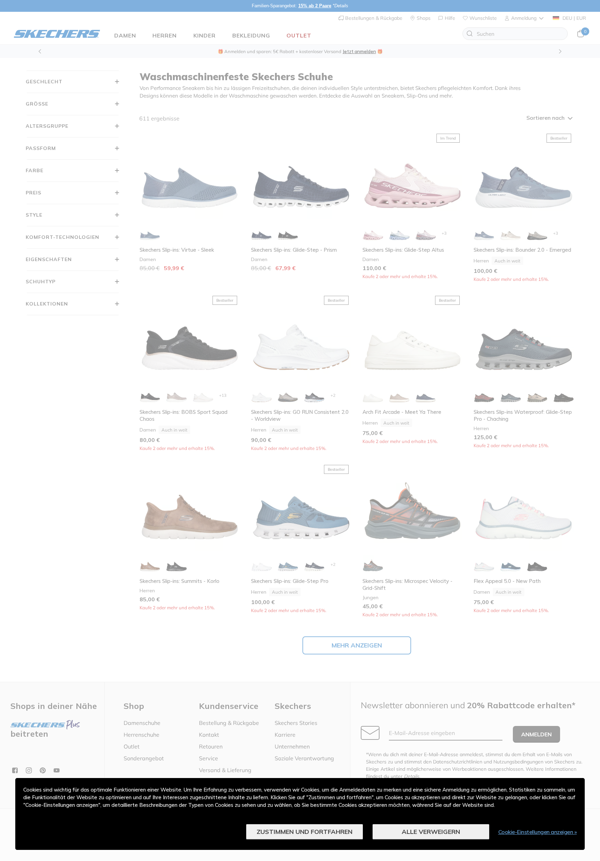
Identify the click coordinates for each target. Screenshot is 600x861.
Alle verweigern (431, 832)
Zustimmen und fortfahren (304, 832)
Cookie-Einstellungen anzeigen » (537, 831)
